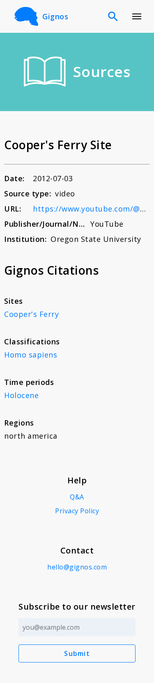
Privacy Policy (77, 510)
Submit (77, 653)
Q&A (77, 496)
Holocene (21, 395)
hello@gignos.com (77, 566)
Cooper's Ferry (31, 314)
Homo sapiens (30, 355)
